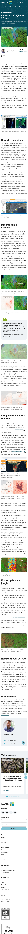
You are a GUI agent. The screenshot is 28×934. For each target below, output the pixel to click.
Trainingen (3, 887)
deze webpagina (19, 429)
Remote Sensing (23, 51)
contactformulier (5, 715)
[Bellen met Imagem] (20, 2)
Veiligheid (3, 842)
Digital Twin (4, 868)
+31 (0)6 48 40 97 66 (10, 740)
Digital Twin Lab (5, 889)
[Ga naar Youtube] (7, 812)
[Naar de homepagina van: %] (6, 2)
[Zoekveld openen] (23, 2)
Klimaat (3, 837)
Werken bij (3, 857)
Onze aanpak (4, 852)
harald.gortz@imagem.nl (11, 743)
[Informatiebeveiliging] (14, 914)
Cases (2, 882)
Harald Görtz (8, 735)
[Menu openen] (25, 2)
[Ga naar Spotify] (15, 812)
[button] (18, 796)
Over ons (3, 850)
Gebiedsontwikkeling (6, 840)
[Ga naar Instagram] (11, 812)
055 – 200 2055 (6, 901)
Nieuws (3, 880)
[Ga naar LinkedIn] (3, 812)
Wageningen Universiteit (19, 617)
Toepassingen (4, 885)
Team (2, 854)
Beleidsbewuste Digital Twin (8, 870)
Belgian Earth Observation (18, 451)
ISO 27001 (3, 859)
